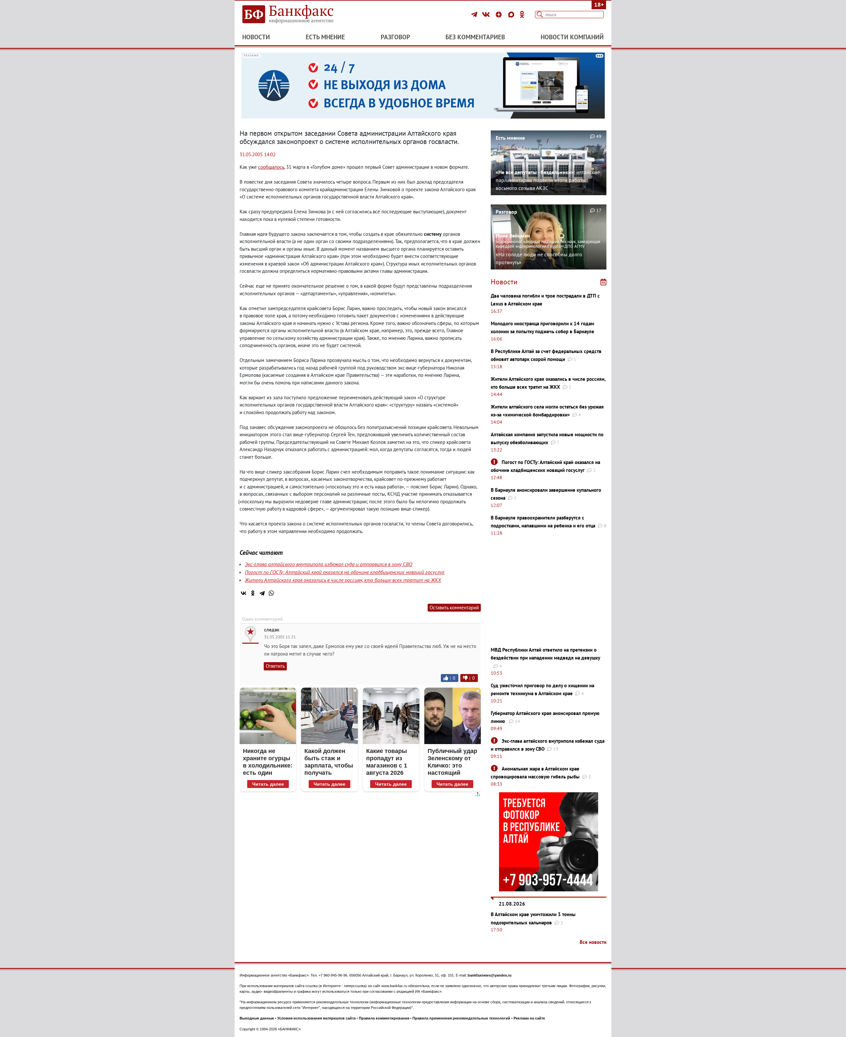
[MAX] (512, 14)
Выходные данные (257, 1018)
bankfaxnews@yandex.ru (490, 975)
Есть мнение (325, 37)
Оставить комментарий (454, 607)
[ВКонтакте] (487, 14)
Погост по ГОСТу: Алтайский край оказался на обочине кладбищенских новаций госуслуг (344, 572)
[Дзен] (500, 14)
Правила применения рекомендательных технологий (461, 1018)
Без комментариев (475, 37)
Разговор (395, 37)
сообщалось (271, 167)
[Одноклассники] (522, 14)
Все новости (593, 942)
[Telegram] (475, 14)
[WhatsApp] (271, 593)
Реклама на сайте (529, 1018)
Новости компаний (572, 37)
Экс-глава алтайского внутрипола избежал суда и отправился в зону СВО (328, 564)
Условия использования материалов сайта (316, 1018)
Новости (256, 37)
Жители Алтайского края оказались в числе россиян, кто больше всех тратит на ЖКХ (343, 580)
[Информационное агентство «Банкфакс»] (297, 14)
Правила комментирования (384, 1018)
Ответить (275, 666)
